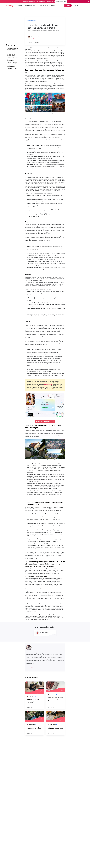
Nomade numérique (31, 20)
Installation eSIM (28, 5)
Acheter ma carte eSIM (61, 1)
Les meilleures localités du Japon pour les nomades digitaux (12, 54)
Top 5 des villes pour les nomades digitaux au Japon (12, 49)
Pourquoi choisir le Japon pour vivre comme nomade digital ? (12, 59)
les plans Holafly (48, 384)
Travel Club (41, 5)
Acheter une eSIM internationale (45, 421)
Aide (34, 5)
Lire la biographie (30, 667)
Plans (37, 5)
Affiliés (46, 5)
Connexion (67, 5)
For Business (52, 5)
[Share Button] (61, 42)
